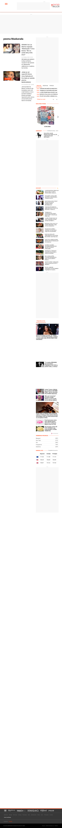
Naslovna (6, 814)
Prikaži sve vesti (41, 99)
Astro (57, 130)
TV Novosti (46, 814)
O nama (51, 814)
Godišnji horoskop (51, 130)
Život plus (15, 814)
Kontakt (10, 821)
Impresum (6, 821)
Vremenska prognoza (42, 435)
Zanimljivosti (33, 814)
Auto (42, 814)
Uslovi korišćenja (7, 817)
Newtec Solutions (49, 825)
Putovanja (24, 814)
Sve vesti (38, 188)
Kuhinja (19, 814)
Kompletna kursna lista (53, 450)
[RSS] (58, 188)
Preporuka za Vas (41, 320)
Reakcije (52, 85)
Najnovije (39, 85)
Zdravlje (10, 814)
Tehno (38, 814)
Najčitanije (45, 85)
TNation (56, 825)
